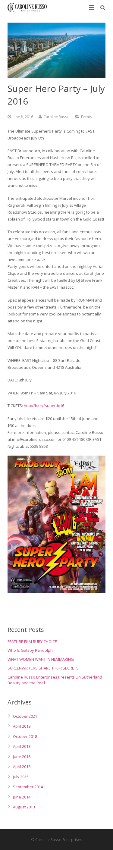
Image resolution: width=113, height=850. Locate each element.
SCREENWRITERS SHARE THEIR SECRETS (43, 668)
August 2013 (24, 807)
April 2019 (21, 726)
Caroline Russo (56, 116)
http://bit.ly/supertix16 (44, 405)
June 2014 (21, 797)
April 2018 (21, 746)
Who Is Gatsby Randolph (30, 650)
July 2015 (21, 776)
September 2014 (28, 786)
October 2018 (25, 736)
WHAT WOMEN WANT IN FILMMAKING (41, 659)
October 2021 (25, 716)
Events (86, 116)
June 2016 (21, 756)
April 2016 (21, 766)
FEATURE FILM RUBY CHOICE (32, 641)
